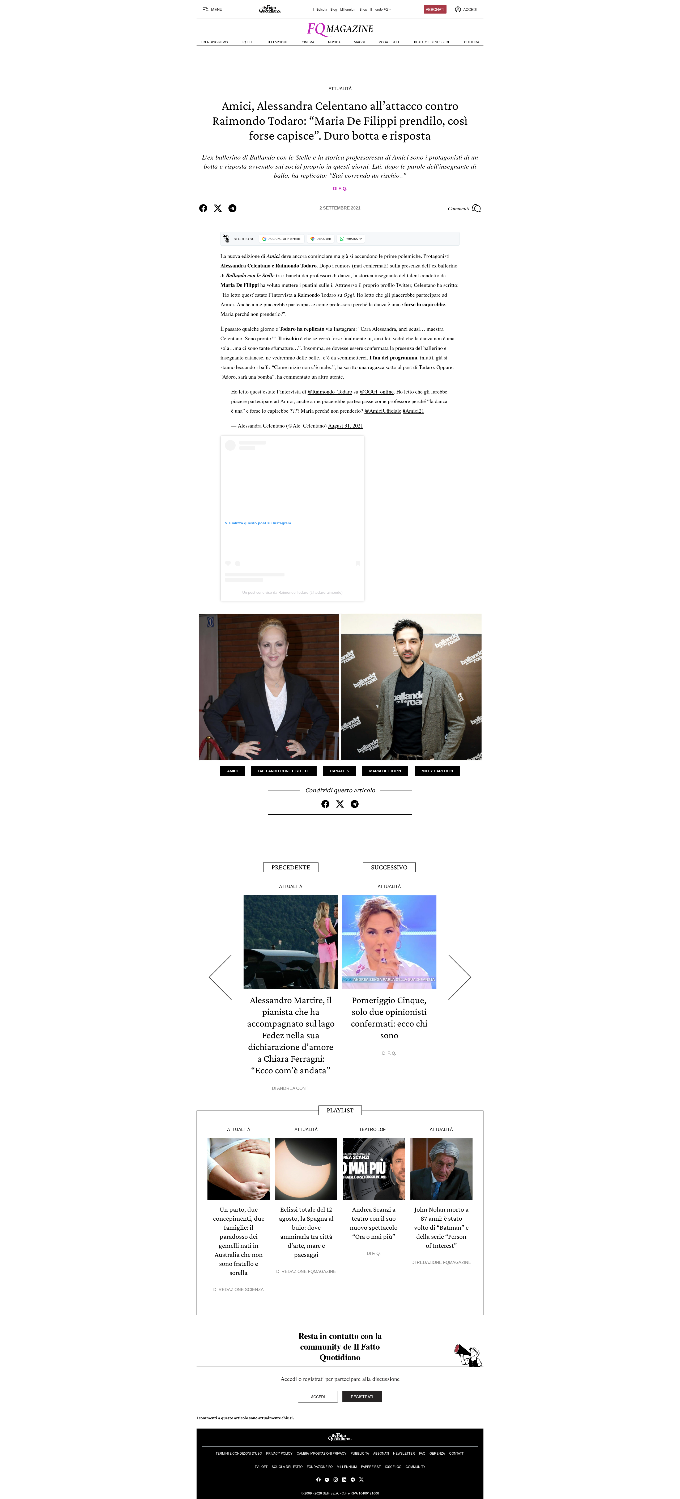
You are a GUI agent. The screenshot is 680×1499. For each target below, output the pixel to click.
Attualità (340, 88)
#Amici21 (413, 410)
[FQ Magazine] (340, 29)
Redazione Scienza (241, 1289)
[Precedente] (220, 977)
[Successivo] (459, 977)
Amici (232, 771)
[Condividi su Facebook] (203, 208)
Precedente (290, 867)
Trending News (214, 42)
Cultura (471, 42)
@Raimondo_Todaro (330, 391)
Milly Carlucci (437, 771)
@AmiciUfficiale (382, 410)
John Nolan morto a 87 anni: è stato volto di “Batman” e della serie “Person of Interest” (441, 1227)
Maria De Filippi (385, 771)
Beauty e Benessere (432, 42)
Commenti (459, 208)
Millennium (348, 9)
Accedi (318, 1396)
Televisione (277, 42)
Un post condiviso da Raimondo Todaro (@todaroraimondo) (292, 592)
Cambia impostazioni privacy (321, 1453)
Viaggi (359, 42)
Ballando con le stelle (284, 771)
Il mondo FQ (379, 9)
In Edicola (320, 9)
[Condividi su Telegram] (232, 208)
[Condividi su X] (218, 208)
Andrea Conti (293, 1088)
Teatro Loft (373, 1129)
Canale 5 (339, 771)
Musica (334, 42)
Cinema (308, 42)
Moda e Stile (389, 42)
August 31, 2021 (345, 425)
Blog (333, 9)
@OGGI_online (377, 391)
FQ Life (247, 42)
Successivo (389, 867)
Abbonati (435, 9)
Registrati (362, 1396)
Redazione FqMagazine (309, 1271)
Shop (363, 9)
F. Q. (342, 188)
